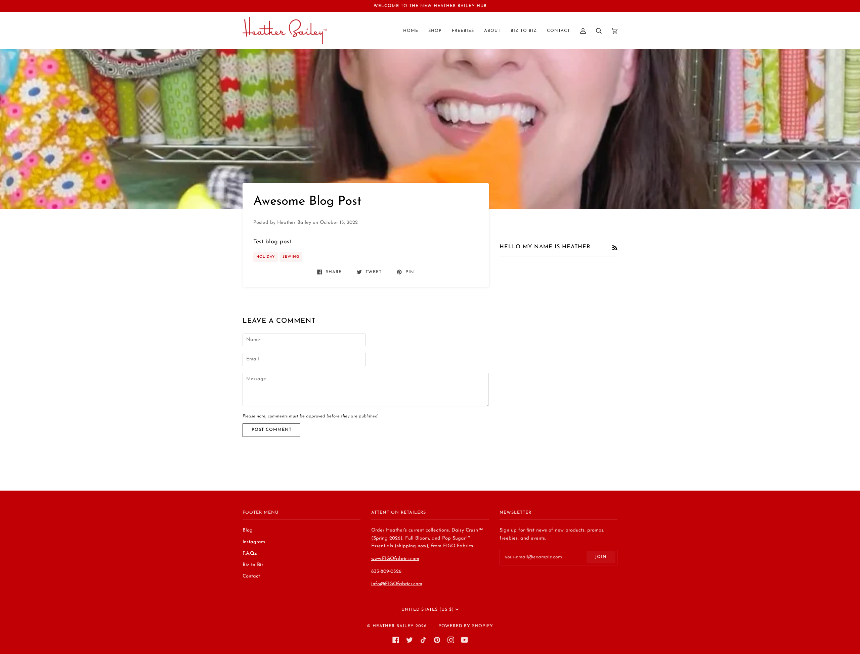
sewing (291, 257)
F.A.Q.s (250, 553)
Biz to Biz (253, 564)
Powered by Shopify (465, 626)
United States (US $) (427, 610)
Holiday (265, 257)
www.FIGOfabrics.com (395, 558)
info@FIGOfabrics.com (396, 584)
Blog (248, 530)
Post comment (272, 430)
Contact (251, 576)
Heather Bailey (393, 626)
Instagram (254, 542)
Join (601, 557)
